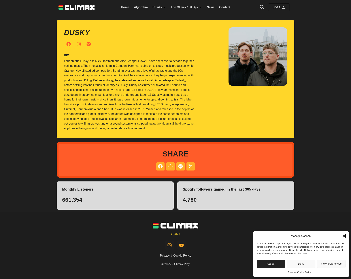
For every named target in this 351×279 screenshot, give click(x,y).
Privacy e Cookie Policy (299, 272)
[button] (344, 236)
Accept (271, 263)
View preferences (331, 263)
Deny (301, 263)
